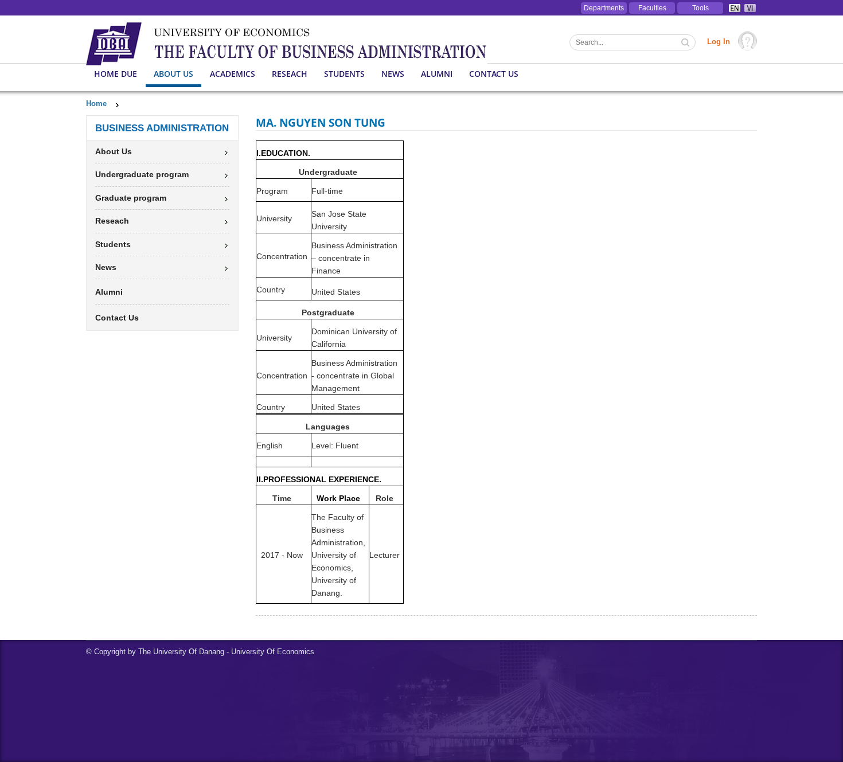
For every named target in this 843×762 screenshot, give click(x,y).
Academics (232, 73)
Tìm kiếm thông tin (686, 43)
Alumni (436, 73)
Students (344, 73)
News (392, 73)
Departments (604, 8)
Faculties (652, 8)
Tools (700, 8)
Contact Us (493, 73)
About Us (173, 73)
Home (96, 103)
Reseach (289, 73)
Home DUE (115, 73)
